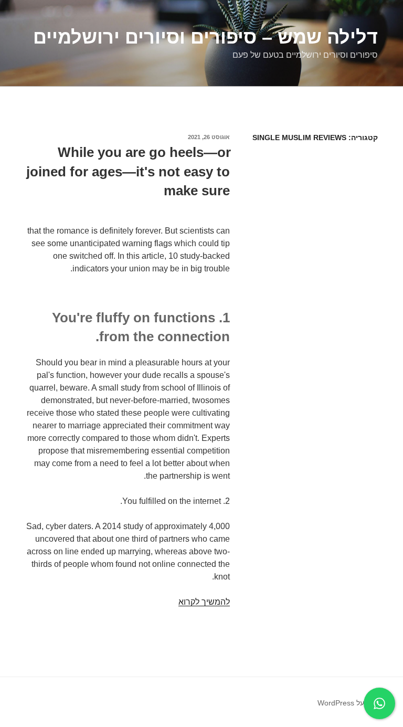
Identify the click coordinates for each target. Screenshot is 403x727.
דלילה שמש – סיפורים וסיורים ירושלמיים (205, 37)
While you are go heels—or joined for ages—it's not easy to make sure (128, 171)
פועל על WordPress (349, 703)
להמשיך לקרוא (204, 601)
